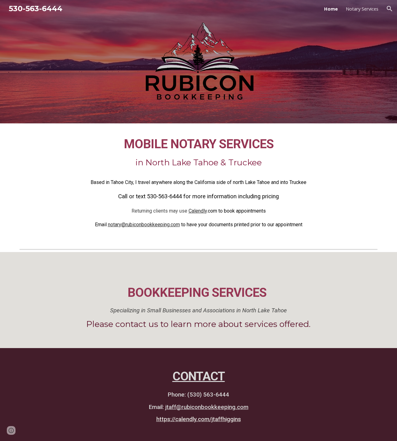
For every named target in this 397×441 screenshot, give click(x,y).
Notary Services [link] (362, 9)
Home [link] (331, 9)
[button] (389, 8)
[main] (198, 152)
